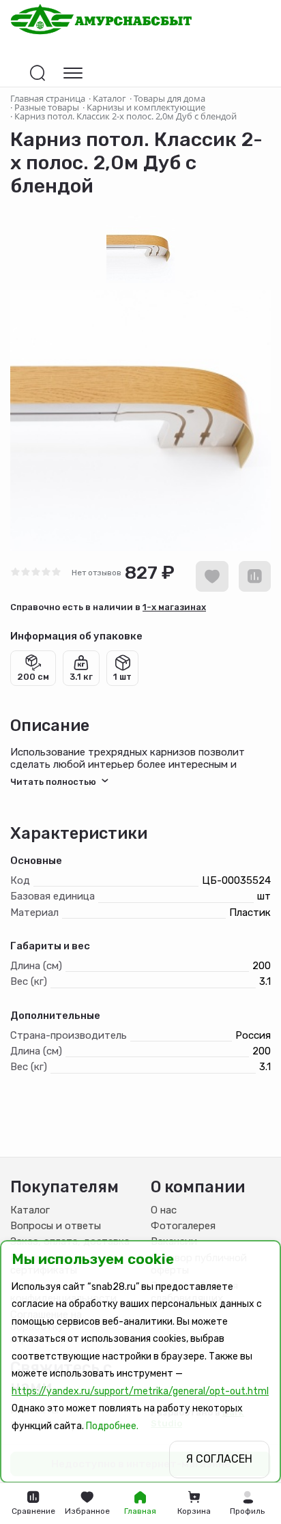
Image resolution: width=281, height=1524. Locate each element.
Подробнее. (112, 1426)
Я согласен (219, 1458)
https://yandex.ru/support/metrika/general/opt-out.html (140, 1391)
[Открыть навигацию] (73, 73)
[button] (247, 1503)
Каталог (30, 1210)
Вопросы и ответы (55, 1226)
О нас (164, 1210)
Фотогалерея (183, 1226)
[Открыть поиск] (37, 73)
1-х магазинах (174, 607)
